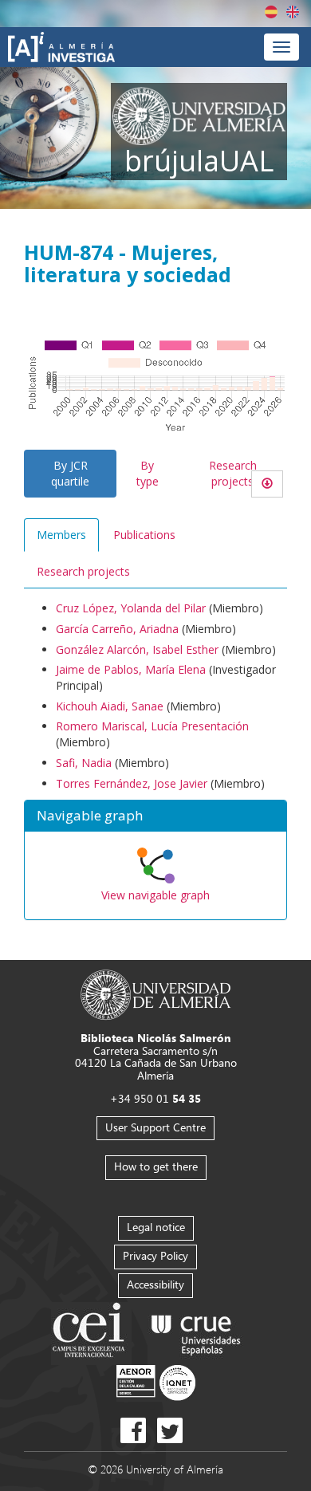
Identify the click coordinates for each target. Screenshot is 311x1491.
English (292, 12)
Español (271, 12)
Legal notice (156, 1226)
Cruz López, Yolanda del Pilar (131, 608)
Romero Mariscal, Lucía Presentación (152, 726)
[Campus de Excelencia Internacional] (91, 1332)
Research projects (233, 473)
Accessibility (155, 1284)
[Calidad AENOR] (155, 1382)
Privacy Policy (155, 1255)
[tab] (155, 816)
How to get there (156, 1166)
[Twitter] (170, 1430)
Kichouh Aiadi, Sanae (109, 706)
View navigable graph (155, 895)
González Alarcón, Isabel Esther (137, 649)
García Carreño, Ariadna (117, 628)
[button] (155, 816)
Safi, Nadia (84, 762)
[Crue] (196, 1332)
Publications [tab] (144, 534)
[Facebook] (133, 1430)
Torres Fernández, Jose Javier (131, 783)
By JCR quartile (70, 473)
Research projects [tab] (83, 571)
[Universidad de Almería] (156, 993)
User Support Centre (155, 1127)
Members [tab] (61, 534)
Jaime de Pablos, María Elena (131, 669)
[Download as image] (267, 484)
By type (147, 473)
